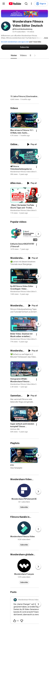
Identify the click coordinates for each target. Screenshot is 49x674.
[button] (35, 55)
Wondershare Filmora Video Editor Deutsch (26, 172)
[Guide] (3, 3)
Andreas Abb (14, 429)
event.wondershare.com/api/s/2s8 (16, 42)
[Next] (38, 120)
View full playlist (16, 468)
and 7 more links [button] (35, 42)
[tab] (14, 55)
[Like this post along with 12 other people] (15, 621)
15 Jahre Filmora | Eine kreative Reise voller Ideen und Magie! (24, 96)
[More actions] (36, 130)
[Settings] (31, 3)
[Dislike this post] (22, 621)
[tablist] (25, 55)
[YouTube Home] (15, 3)
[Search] (26, 3)
